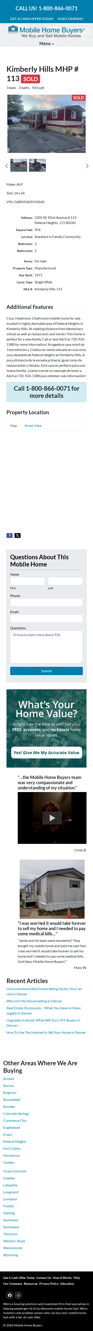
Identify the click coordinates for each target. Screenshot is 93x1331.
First (13, 588)
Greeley (9, 1178)
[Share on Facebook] (9, 535)
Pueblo (8, 1206)
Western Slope (14, 1241)
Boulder (9, 1106)
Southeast (10, 1220)
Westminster (13, 1248)
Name (14, 574)
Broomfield (11, 1099)
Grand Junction (14, 1171)
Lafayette (10, 1185)
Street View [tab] (33, 425)
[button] (6, 166)
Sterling (9, 1213)
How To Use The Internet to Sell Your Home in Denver (46, 1032)
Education (67, 1283)
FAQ (77, 1278)
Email (14, 612)
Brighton (9, 1092)
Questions (18, 628)
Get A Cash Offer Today (31, 19)
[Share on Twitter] (17, 535)
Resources (31, 1283)
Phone (15, 596)
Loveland (10, 1199)
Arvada (8, 1078)
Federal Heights (15, 1141)
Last (50, 588)
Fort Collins (12, 1148)
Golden (8, 1162)
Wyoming (10, 1255)
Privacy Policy (49, 1283)
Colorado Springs (16, 1113)
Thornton (10, 1234)
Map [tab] (13, 425)
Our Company (70, 19)
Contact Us (43, 1278)
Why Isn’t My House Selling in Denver (34, 1001)
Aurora (8, 1085)
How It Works (62, 1278)
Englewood (11, 1127)
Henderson (11, 1155)
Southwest (11, 1227)
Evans (7, 1134)
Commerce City (14, 1120)
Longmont (11, 1192)
